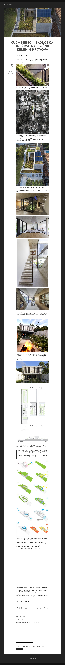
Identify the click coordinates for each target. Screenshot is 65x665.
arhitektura (7, 1)
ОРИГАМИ (32, 1)
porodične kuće (32, 40)
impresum (59, 4)
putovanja (28, 1)
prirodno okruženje (10, 73)
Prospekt (32, 658)
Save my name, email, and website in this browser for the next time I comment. (31, 646)
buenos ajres (11, 67)
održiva (12, 72)
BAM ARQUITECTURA (35, 87)
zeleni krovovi (11, 74)
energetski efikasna (10, 71)
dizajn (16, 1)
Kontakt (55, 4)
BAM (12, 66)
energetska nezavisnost (11, 69)
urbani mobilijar (21, 1)
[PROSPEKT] (9, 5)
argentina (11, 65)
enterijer (12, 1)
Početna (50, 4)
